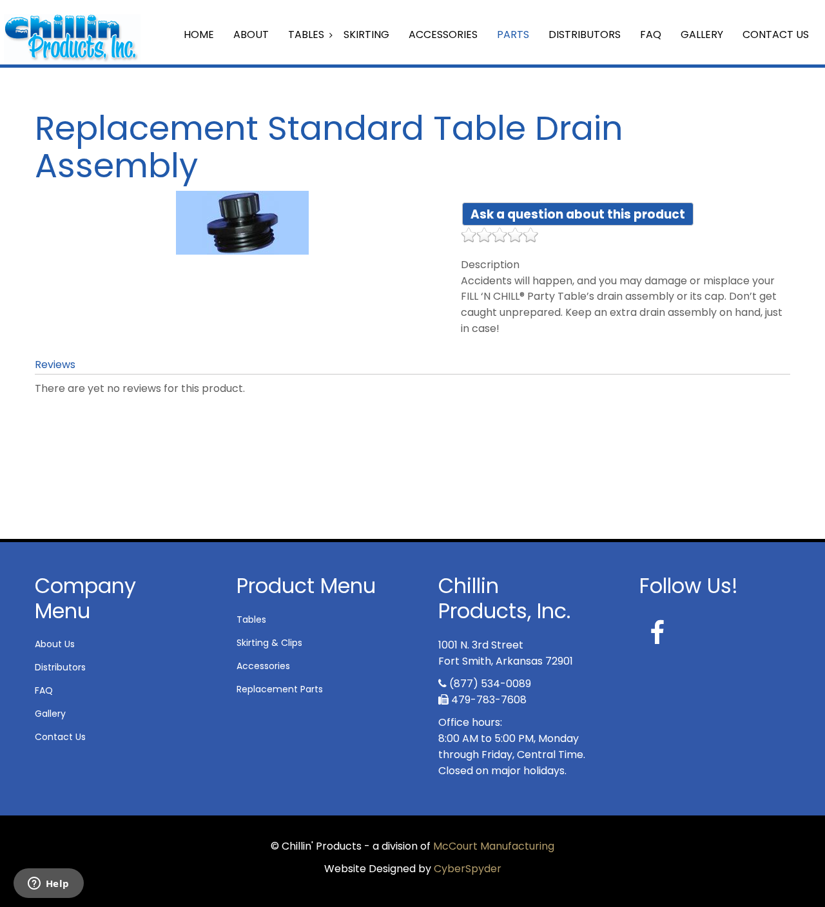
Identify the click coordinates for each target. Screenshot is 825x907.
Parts (513, 34)
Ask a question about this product (578, 214)
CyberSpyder (467, 868)
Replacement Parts (280, 689)
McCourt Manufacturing (493, 846)
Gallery (702, 34)
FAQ (650, 34)
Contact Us (775, 34)
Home (199, 34)
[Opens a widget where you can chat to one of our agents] (48, 884)
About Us (55, 644)
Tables (306, 34)
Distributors (584, 34)
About (251, 34)
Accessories (443, 34)
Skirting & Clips (269, 642)
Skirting (366, 34)
